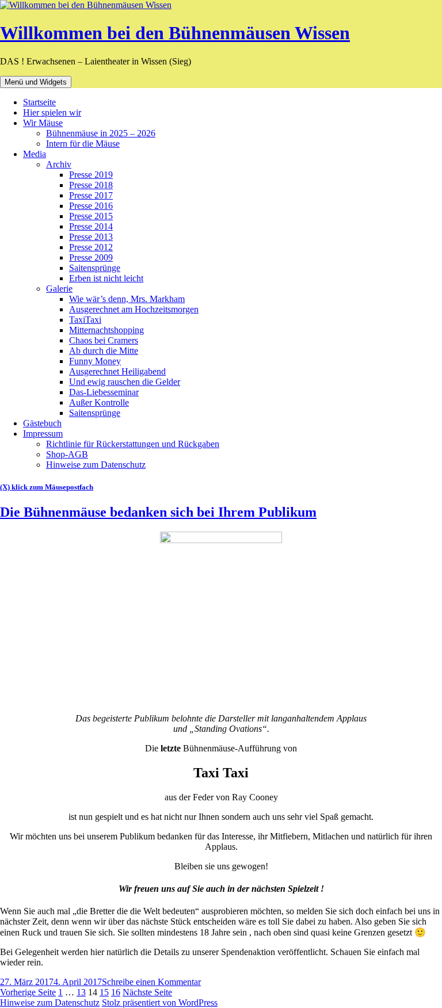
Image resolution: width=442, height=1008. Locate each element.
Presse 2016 (91, 206)
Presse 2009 (91, 257)
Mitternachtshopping (106, 330)
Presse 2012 (91, 247)
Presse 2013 (91, 237)
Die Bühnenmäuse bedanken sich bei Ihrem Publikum (158, 512)
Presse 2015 (91, 216)
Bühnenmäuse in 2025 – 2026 (100, 133)
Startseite (39, 102)
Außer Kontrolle (99, 402)
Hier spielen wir (52, 112)
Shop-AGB (67, 454)
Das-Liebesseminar (104, 392)
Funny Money (95, 361)
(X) (6, 487)
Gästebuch (42, 423)
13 (81, 992)
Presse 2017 (91, 195)
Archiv (58, 164)
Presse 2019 (91, 175)
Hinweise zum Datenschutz (96, 464)
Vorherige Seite (28, 992)
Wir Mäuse (43, 123)
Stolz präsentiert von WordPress (160, 1002)
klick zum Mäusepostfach (52, 487)
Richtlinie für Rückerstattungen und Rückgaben (132, 444)
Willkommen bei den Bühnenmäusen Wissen (175, 32)
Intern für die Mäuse (83, 143)
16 (115, 992)
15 (104, 992)
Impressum (43, 433)
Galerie (59, 288)
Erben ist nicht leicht (106, 278)
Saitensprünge (94, 268)
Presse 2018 (91, 185)
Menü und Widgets (36, 82)
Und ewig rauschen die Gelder (124, 382)
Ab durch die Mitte (103, 351)
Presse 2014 (91, 226)
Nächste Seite (147, 992)
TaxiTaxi (85, 319)
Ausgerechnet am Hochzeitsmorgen (134, 309)
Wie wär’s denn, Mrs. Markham (127, 299)
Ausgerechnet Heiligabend (117, 371)
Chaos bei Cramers (103, 340)
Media (34, 154)
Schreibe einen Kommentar (151, 982)
